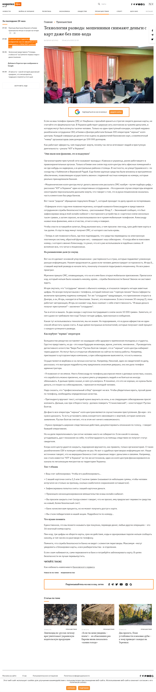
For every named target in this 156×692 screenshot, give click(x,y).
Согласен (71, 688)
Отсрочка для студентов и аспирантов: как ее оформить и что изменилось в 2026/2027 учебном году (23, 43)
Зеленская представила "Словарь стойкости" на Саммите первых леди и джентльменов (24, 54)
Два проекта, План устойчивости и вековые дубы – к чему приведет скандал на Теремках (135, 638)
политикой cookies (78, 682)
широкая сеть (105, 124)
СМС (77, 121)
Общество (82, 11)
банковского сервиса (84, 567)
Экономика (64, 11)
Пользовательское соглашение (45, 676)
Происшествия (102, 11)
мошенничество (68, 572)
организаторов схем (63, 139)
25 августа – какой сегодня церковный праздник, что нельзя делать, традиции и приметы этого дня (24, 74)
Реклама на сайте (9, 676)
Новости (7, 11)
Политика (46, 11)
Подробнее (84, 688)
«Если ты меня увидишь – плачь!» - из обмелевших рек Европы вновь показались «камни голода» (96, 638)
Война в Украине (26, 11)
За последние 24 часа (13, 21)
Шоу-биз (134, 11)
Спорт (119, 11)
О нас (24, 676)
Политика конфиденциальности (77, 676)
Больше (149, 11)
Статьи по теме (52, 598)
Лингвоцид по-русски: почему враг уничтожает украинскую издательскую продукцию (59, 636)
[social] (132, 4)
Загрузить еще (21, 86)
